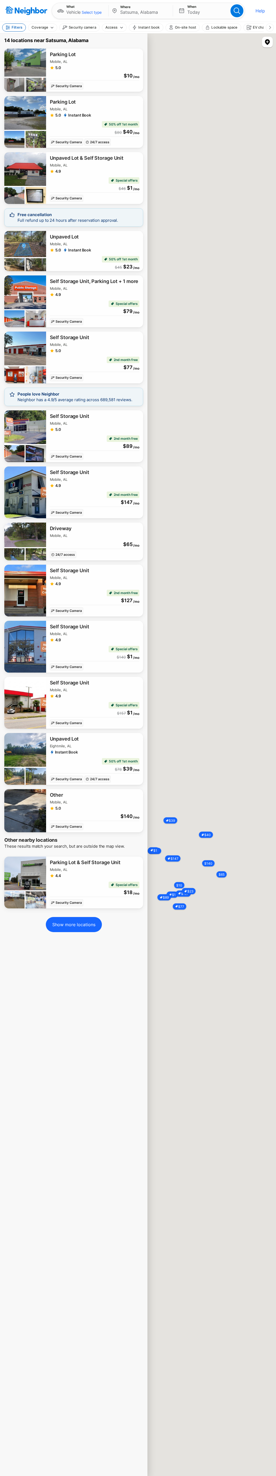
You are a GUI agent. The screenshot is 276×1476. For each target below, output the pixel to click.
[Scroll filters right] (270, 27)
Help (260, 10)
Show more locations (73, 924)
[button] (80, 11)
